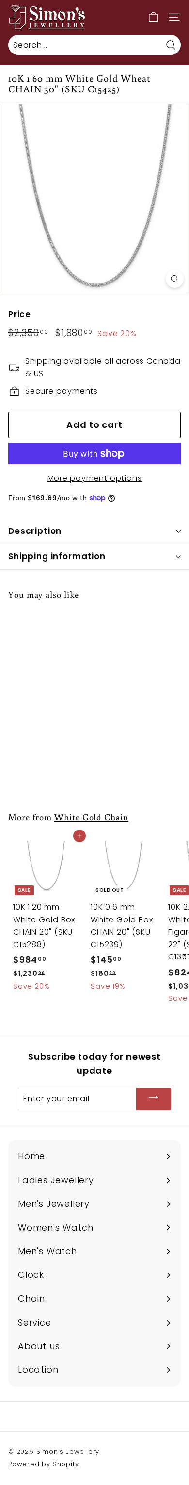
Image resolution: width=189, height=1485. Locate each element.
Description (35, 531)
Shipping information (57, 556)
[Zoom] (175, 279)
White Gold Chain (91, 817)
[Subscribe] (153, 1099)
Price (19, 314)
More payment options (94, 478)
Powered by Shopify (43, 1463)
